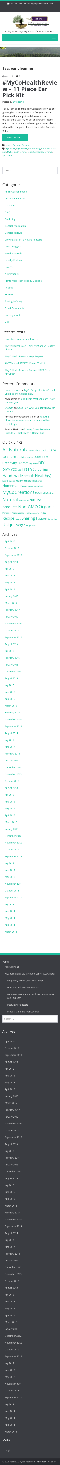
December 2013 (13, 767)
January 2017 (11, 616)
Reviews (26, 145)
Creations (41, 457)
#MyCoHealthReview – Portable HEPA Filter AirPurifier (27, 372)
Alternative (33, 450)
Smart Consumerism (15, 308)
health (29, 475)
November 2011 (13, 883)
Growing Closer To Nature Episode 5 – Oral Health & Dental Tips (27, 420)
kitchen (25, 486)
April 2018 (10, 589)
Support (42, 518)
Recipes (9, 287)
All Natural (13, 449)
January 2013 (11, 829)
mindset (39, 486)
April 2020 (10, 541)
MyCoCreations (18, 492)
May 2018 (10, 582)
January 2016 (11, 664)
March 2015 (11, 705)
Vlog (7, 321)
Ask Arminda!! (12, 966)
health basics (8, 480)
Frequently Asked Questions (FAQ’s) (25, 980)
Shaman (9, 407)
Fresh (27, 469)
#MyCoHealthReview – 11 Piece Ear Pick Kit (29, 89)
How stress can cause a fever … (21, 339)
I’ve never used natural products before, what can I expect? (30, 996)
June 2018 (10, 575)
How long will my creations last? (23, 987)
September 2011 (13, 897)
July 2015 (9, 685)
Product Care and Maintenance (23, 1011)
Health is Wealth (13, 253)
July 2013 (9, 794)
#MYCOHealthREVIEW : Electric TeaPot (25, 363)
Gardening (10, 219)
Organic (47, 507)
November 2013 (13, 774)
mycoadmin (18, 101)
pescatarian (35, 513)
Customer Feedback (15, 198)
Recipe (8, 518)
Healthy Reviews (13, 145)
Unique (9, 524)
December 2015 (13, 671)
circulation (21, 457)
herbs (39, 480)
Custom (22, 463)
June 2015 (10, 692)
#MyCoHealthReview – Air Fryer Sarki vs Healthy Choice (30, 347)
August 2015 (11, 678)
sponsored (7, 155)
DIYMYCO (10, 205)
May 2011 (10, 917)
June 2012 (10, 870)
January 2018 (11, 596)
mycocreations (12, 390)
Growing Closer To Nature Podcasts (23, 239)
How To (9, 267)
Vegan (21, 525)
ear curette (46, 148)
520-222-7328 (15, 3)
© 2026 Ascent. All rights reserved (18, 1461)
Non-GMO (28, 507)
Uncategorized (12, 315)
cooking (31, 457)
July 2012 (9, 863)
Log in (8, 1450)
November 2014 (13, 719)
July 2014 (9, 740)
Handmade (12, 475)
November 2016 (13, 623)
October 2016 (12, 630)
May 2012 (10, 876)
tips (55, 519)
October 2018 (12, 548)
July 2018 (9, 568)
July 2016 (9, 650)
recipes (18, 519)
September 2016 (13, 637)
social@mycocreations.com (40, 3)
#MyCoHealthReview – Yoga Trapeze (24, 356)
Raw (43, 512)
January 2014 (11, 760)
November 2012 (13, 842)
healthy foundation (26, 480)
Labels (32, 486)
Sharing (28, 518)
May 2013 (10, 808)
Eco (19, 469)
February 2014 (12, 753)
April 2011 (10, 924)
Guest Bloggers (13, 246)
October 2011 (12, 890)
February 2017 (12, 609)
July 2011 (9, 904)
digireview (10, 148)
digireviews (21, 148)
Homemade (12, 485)
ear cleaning (34, 148)
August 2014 (11, 733)
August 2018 (11, 561)
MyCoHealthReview (16, 151)
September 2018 (13, 555)
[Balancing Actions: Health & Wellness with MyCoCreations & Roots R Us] (30, 21)
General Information (15, 225)
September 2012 (13, 856)
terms (50, 519)
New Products (12, 273)
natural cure (24, 500)
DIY (41, 462)
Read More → (15, 137)
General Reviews (13, 232)
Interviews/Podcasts (17, 1004)
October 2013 (12, 781)
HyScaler (51, 1461)
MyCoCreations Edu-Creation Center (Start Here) (30, 973)
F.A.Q (7, 212)
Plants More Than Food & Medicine (23, 280)
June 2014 (10, 746)
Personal (6, 512)
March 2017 (11, 603)
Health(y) (43, 475)
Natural (10, 499)
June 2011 (10, 911)
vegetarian (31, 525)
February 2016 (12, 657)
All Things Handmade (16, 191)
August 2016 (11, 644)
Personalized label (21, 512)
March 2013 (11, 822)
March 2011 (11, 931)
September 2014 (13, 726)
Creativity (9, 463)
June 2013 (10, 801)
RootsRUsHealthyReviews (39, 151)
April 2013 (10, 815)
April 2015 (10, 698)
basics (44, 450)
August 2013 (11, 787)
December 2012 (13, 835)
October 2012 (12, 849)
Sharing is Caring (13, 301)
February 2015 (12, 712)
